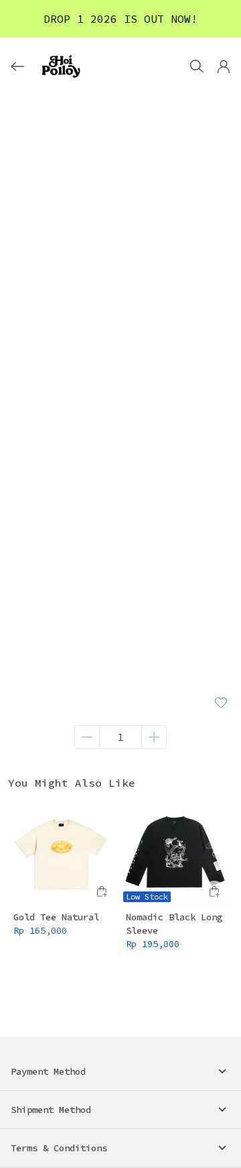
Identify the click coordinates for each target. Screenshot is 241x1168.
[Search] (197, 66)
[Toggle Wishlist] (221, 702)
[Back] (17, 66)
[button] (224, 66)
